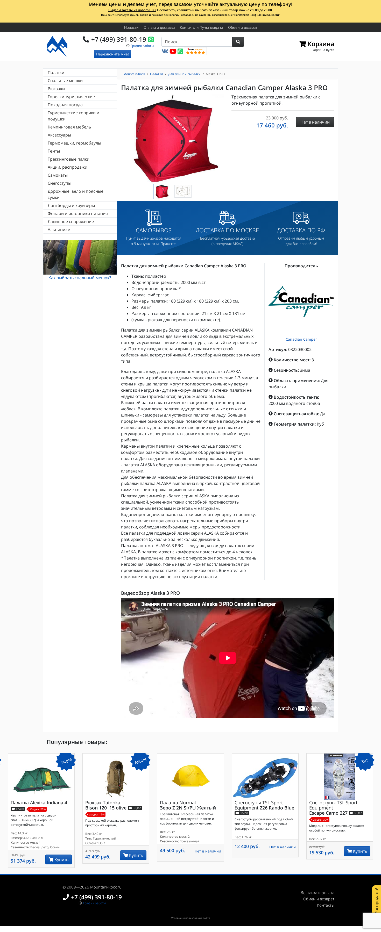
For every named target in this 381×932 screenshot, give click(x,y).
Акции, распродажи (67, 167)
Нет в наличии (208, 851)
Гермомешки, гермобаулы (74, 143)
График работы (142, 46)
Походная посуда (65, 104)
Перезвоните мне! (112, 54)
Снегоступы (59, 183)
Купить (60, 859)
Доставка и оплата (317, 892)
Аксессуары (59, 135)
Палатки (56, 72)
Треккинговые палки (68, 159)
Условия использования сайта (190, 918)
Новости (131, 27)
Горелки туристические (71, 96)
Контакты (325, 905)
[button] (238, 42)
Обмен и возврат (242, 27)
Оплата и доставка (159, 27)
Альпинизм (59, 229)
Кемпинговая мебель (69, 127)
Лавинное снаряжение (71, 221)
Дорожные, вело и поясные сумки (75, 194)
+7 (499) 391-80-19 (118, 39)
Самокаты (58, 175)
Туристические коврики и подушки (73, 116)
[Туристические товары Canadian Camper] (301, 301)
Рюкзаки (56, 88)
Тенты (54, 151)
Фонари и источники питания (78, 213)
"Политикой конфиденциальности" (256, 15)
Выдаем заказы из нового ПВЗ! (132, 10)
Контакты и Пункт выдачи (201, 27)
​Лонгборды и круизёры (71, 205)
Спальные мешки (65, 80)
